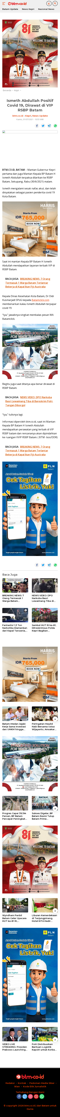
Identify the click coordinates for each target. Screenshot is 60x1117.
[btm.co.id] (16, 3)
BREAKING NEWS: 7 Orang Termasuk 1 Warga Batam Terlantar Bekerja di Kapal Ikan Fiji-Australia (13, 598)
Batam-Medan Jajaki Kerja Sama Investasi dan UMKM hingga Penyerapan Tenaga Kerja (14, 727)
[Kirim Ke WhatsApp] (55, 125)
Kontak (22, 1083)
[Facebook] (19, 1096)
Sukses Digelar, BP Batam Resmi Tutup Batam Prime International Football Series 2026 (44, 816)
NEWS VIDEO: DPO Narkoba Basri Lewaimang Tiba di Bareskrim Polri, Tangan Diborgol (43, 598)
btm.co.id (17, 115)
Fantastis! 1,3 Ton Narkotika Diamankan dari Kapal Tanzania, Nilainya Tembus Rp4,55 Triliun (14, 628)
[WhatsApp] (41, 1096)
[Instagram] (30, 1096)
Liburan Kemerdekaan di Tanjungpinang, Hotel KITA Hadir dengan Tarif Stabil (44, 918)
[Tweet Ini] (43, 125)
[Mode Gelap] (49, 3)
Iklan (17, 1086)
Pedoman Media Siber (41, 1083)
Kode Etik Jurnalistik (34, 1086)
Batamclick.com (40, 300)
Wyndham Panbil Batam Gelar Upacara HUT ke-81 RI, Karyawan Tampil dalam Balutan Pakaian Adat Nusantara (14, 918)
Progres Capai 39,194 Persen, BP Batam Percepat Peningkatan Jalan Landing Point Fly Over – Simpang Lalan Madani (15, 816)
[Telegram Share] (49, 125)
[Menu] (4, 3)
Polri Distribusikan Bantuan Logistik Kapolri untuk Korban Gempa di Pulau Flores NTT (44, 1047)
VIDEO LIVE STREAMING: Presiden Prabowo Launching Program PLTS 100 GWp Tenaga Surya (14, 1047)
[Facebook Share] (37, 125)
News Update (40, 115)
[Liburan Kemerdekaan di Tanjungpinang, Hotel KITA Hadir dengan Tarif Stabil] (45, 905)
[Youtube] (36, 1096)
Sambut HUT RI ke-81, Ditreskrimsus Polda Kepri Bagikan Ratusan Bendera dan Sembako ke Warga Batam (44, 628)
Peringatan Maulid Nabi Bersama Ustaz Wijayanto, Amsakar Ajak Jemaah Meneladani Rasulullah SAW (45, 727)
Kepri (28, 115)
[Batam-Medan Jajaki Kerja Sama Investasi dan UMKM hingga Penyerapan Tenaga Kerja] (15, 713)
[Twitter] (24, 1096)
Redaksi (10, 1083)
